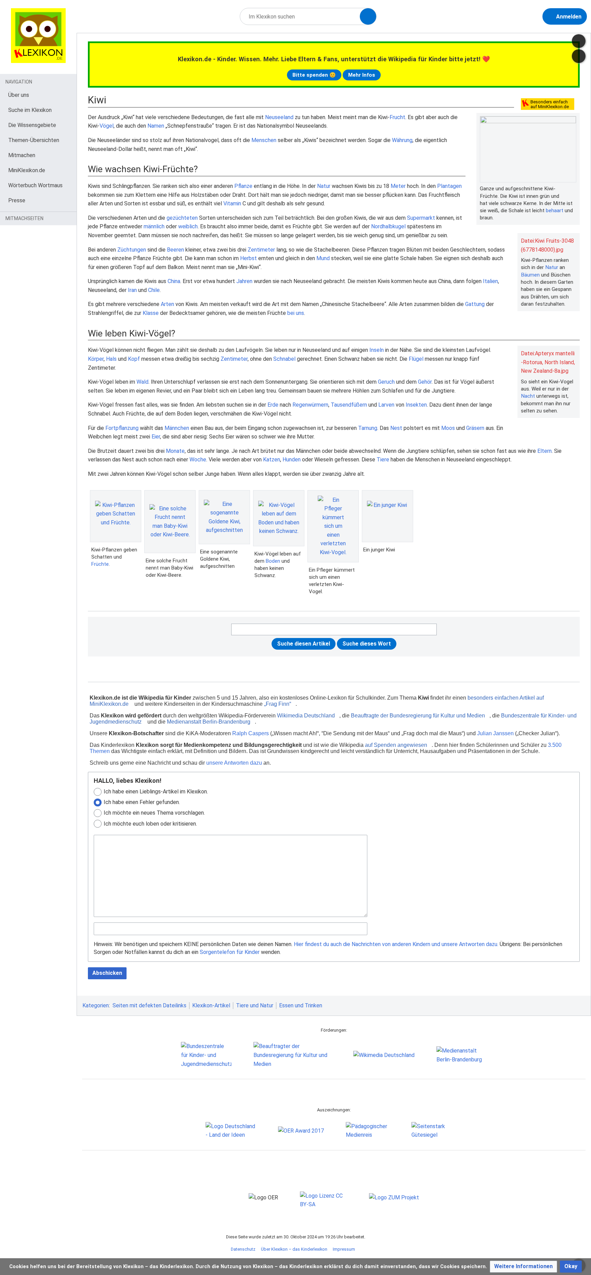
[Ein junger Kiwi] (387, 516)
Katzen (271, 459)
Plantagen (449, 186)
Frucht (397, 117)
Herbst (248, 258)
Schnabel (284, 359)
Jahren (244, 281)
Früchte (100, 564)
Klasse (151, 313)
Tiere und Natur (254, 1005)
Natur (551, 267)
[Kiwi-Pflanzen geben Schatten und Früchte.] (115, 516)
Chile (154, 290)
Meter (398, 186)
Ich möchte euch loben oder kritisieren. (150, 823)
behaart (554, 210)
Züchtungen (131, 249)
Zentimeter (261, 249)
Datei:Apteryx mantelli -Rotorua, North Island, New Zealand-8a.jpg (548, 362)
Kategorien (95, 1005)
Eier (156, 436)
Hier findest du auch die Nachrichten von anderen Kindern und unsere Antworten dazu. (396, 944)
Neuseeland (279, 117)
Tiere (383, 459)
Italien (490, 281)
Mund (323, 258)
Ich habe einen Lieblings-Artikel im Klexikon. (156, 791)
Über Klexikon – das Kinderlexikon (294, 1249)
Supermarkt (421, 218)
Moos (448, 428)
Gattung (475, 304)
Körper (96, 359)
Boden (273, 561)
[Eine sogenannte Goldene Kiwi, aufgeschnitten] (224, 517)
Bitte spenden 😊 (314, 75)
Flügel (416, 359)
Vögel (107, 126)
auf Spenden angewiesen (396, 745)
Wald (142, 382)
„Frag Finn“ (277, 704)
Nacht (528, 396)
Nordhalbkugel (388, 226)
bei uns (295, 313)
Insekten (416, 404)
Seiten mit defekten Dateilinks (149, 1005)
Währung (402, 140)
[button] (523, 1267)
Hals (111, 359)
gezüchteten (182, 218)
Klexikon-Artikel (211, 1005)
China (174, 281)
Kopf (134, 359)
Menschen (263, 140)
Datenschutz (243, 1249)
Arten (167, 304)
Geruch (386, 382)
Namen (155, 126)
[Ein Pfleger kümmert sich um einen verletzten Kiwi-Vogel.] (333, 526)
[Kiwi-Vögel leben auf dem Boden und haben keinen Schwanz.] (278, 518)
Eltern (544, 451)
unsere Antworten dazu (234, 763)
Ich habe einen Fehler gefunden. (142, 802)
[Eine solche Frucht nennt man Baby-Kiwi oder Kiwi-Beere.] (170, 521)
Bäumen (530, 275)
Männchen (177, 428)
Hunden (292, 459)
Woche (197, 459)
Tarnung (367, 428)
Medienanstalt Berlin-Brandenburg (208, 722)
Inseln (376, 350)
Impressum (344, 1249)
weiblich (188, 226)
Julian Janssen (495, 733)
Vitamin (232, 203)
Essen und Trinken (300, 1005)
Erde (272, 404)
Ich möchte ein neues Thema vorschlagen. (154, 812)
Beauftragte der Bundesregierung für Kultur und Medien (418, 715)
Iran (132, 290)
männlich (154, 226)
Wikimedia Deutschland (306, 715)
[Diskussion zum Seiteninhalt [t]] (579, 41)
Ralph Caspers (250, 733)
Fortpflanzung (122, 428)
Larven (386, 404)
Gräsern (475, 428)
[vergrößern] (572, 188)
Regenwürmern (310, 404)
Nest (396, 428)
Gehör (425, 382)
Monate (175, 451)
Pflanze (243, 186)
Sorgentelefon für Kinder (230, 952)
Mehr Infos (361, 75)
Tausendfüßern (349, 404)
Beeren (175, 249)
